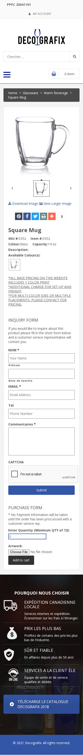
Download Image (24, 203)
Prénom (14, 365)
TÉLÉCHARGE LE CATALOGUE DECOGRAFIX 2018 (43, 704)
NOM (13, 350)
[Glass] (14, 264)
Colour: (14, 244)
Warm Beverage (56, 93)
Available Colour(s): (24, 255)
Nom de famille (20, 380)
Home (12, 93)
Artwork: (15, 546)
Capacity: (40, 244)
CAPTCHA (16, 462)
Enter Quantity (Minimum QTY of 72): (39, 530)
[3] (52, 216)
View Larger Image (57, 203)
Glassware (30, 93)
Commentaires (22, 424)
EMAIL (14, 386)
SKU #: (13, 238)
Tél (11, 405)
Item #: (37, 238)
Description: (18, 249)
